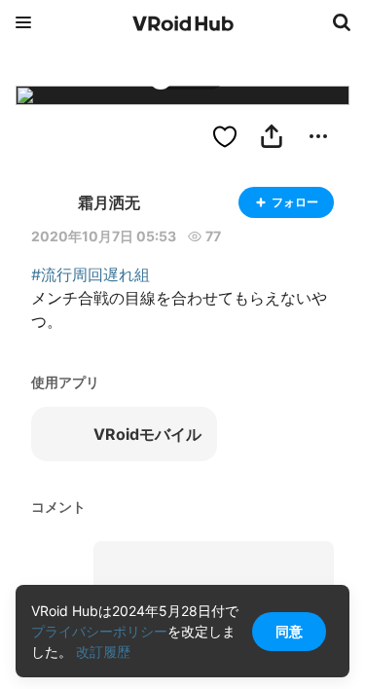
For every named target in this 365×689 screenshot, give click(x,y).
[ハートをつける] (224, 136)
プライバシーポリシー (99, 631)
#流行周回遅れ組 (90, 274)
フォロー (295, 202)
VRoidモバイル (147, 434)
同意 (289, 631)
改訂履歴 (103, 651)
